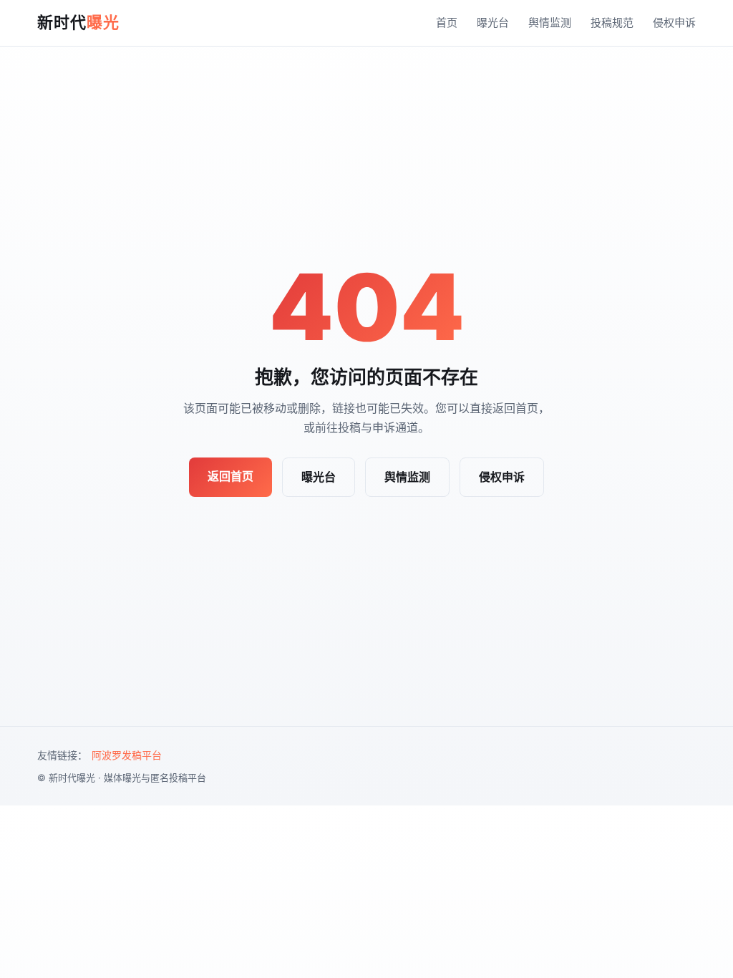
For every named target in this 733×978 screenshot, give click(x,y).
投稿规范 (612, 22)
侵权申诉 (674, 22)
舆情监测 (549, 22)
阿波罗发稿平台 (127, 755)
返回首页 (230, 476)
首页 (446, 22)
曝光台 (493, 22)
